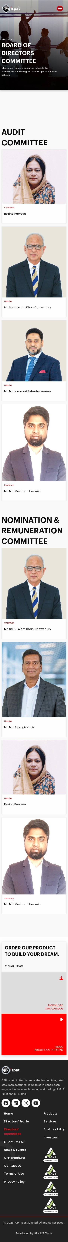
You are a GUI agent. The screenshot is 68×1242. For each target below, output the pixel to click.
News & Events (15, 1150)
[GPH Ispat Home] (11, 8)
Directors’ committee (12, 1131)
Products (50, 1113)
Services (50, 1121)
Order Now (14, 966)
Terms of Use (14, 1174)
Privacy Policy (14, 1181)
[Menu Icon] (60, 8)
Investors (51, 1137)
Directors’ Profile (16, 1121)
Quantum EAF (14, 1142)
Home (8, 1113)
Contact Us (13, 1165)
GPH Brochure (14, 1158)
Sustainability (54, 1129)
